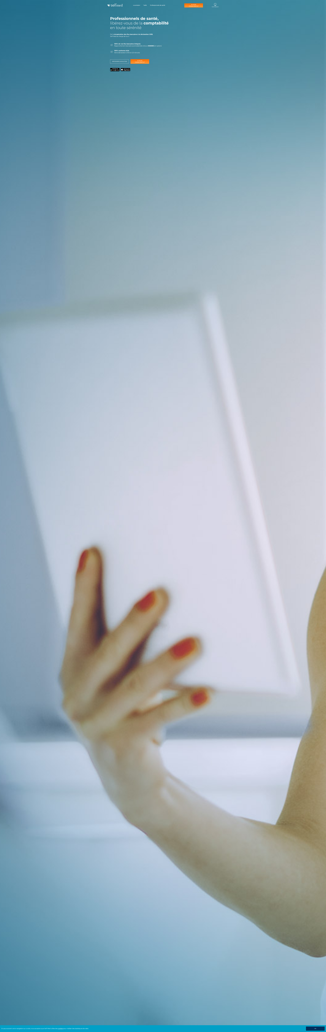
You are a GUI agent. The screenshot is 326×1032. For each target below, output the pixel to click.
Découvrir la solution (119, 61)
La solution (136, 5)
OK (315, 1028)
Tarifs (145, 5)
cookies (60, 1028)
